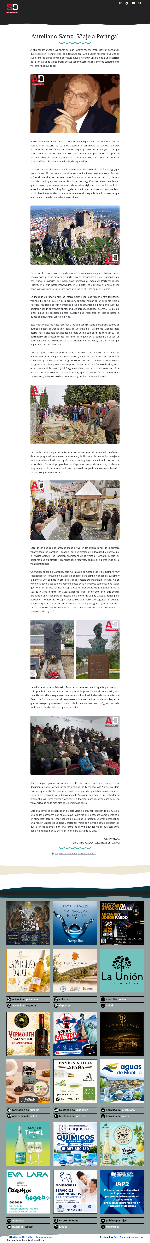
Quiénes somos (44, 1237)
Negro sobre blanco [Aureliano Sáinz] (75, 853)
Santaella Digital (23, 1237)
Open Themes (121, 1237)
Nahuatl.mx (137, 1237)
